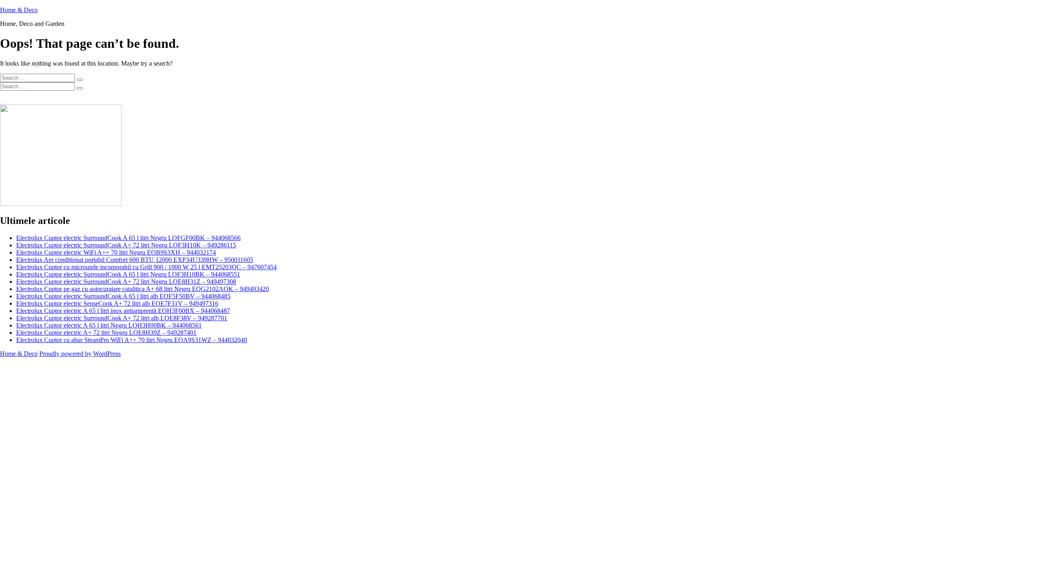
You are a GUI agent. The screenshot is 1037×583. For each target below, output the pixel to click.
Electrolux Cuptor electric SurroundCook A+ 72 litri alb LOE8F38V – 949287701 (121, 318)
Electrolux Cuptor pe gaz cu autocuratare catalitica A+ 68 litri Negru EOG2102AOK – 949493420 (142, 288)
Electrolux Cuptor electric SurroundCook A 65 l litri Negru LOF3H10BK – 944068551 (128, 274)
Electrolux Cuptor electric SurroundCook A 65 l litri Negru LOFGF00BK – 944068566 (128, 237)
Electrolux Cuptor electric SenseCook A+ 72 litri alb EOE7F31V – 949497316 (117, 303)
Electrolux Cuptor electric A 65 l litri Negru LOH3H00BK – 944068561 (109, 325)
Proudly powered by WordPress (80, 353)
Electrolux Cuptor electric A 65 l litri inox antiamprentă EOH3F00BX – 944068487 (123, 310)
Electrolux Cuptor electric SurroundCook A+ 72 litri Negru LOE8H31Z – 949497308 (126, 281)
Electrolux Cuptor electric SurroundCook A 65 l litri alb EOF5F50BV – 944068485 (123, 296)
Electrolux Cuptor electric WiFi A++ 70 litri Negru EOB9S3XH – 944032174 (116, 252)
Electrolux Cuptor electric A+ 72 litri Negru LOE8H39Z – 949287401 (106, 332)
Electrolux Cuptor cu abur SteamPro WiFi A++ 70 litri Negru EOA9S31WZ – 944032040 (131, 339)
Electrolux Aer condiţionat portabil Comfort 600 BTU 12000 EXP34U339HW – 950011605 (134, 259)
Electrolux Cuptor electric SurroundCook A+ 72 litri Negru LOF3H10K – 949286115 (126, 245)
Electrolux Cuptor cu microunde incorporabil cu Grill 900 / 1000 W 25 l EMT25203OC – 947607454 (146, 267)
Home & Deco (19, 9)
